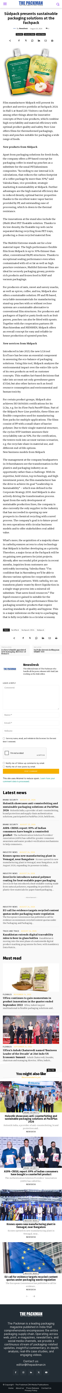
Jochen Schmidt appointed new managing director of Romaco (13, 652)
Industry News (29, 34)
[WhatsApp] (32, 41)
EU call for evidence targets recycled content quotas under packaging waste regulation (31, 1278)
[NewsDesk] (15, 28)
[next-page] (34, 1296)
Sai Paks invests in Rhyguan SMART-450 (46, 651)
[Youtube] (46, 1372)
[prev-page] (27, 1296)
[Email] (45, 41)
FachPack (15, 630)
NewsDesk (23, 28)
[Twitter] (26, 41)
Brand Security (10, 800)
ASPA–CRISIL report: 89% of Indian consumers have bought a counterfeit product (26, 831)
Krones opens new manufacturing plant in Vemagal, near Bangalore (31, 1226)
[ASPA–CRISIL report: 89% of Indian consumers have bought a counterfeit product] (31, 1152)
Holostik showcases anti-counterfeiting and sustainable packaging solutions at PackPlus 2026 (30, 807)
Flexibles (19, 34)
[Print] (52, 41)
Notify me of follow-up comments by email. (25, 763)
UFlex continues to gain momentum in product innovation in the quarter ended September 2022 (28, 1001)
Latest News (41, 34)
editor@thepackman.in (31, 1364)
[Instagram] (23, 1372)
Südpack (40, 630)
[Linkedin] (39, 41)
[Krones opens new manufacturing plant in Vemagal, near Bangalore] (31, 1205)
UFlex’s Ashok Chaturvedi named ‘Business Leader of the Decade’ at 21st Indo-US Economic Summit (30, 1054)
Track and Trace (11, 931)
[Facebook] (19, 41)
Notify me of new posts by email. (21, 766)
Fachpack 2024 (28, 630)
